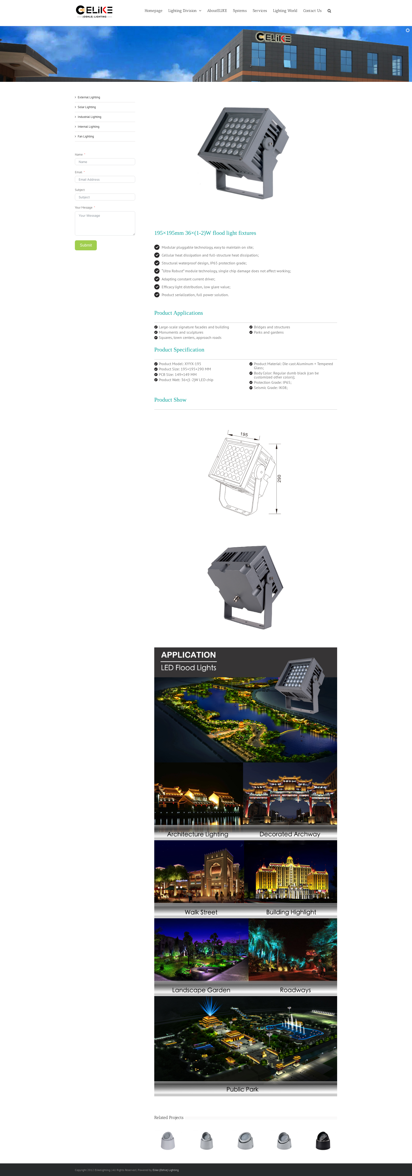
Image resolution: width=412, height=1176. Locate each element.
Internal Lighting (88, 127)
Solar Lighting (87, 107)
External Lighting (89, 97)
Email (78, 172)
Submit (86, 245)
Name (79, 154)
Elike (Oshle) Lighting (166, 1170)
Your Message (84, 207)
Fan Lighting (86, 136)
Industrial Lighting (89, 117)
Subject (80, 190)
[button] (329, 10)
